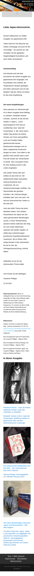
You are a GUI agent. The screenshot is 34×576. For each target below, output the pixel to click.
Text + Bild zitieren (16, 556)
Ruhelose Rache (10, 408)
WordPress (17, 568)
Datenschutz (16, 561)
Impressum (10, 559)
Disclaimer (22, 559)
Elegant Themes (17, 566)
